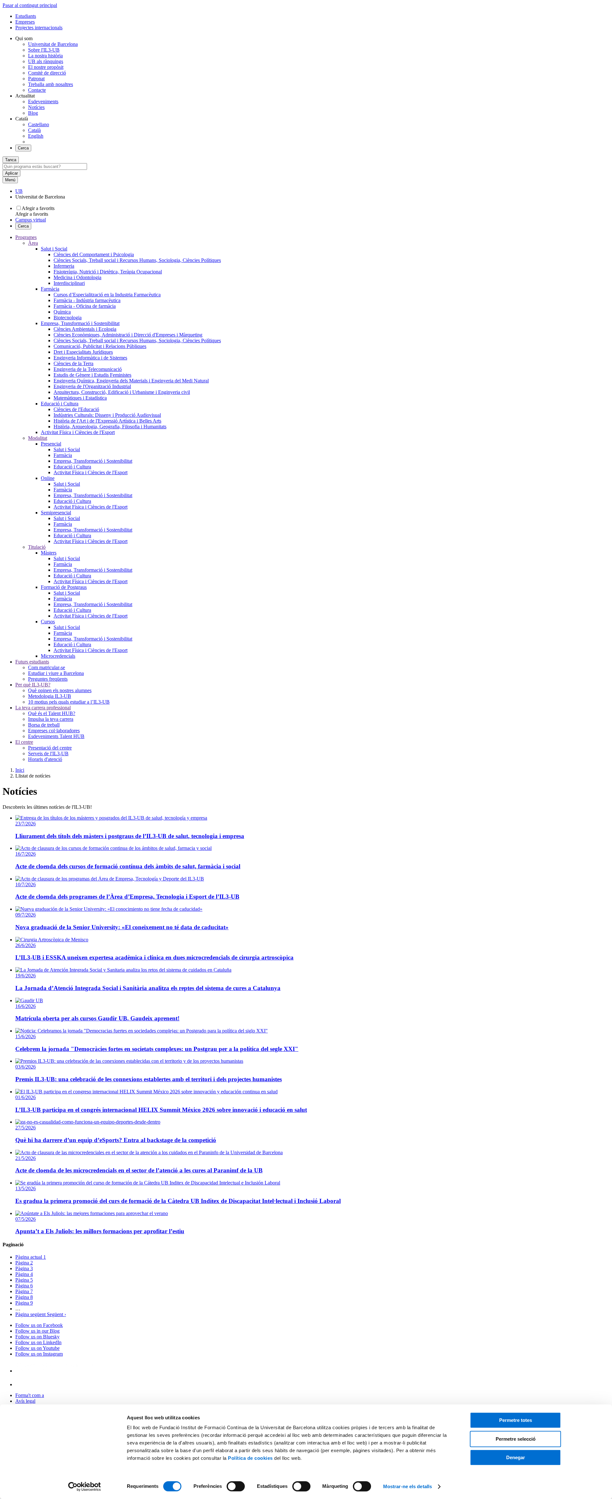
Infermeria (64, 266)
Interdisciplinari (69, 283)
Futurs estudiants (32, 661)
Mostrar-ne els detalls (407, 1486)
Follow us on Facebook (39, 1325)
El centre (24, 742)
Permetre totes (515, 1420)
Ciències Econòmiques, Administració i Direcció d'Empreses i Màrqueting (128, 334)
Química (62, 312)
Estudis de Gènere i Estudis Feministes (92, 375)
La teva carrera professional (43, 707)
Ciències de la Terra (73, 363)
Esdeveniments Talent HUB (56, 736)
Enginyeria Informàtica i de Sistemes (90, 357)
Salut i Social (54, 248)
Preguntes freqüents (48, 679)
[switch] (236, 1486)
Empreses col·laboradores (54, 730)
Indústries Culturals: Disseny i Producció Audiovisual (107, 415)
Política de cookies (250, 1458)
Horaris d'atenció (45, 759)
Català (34, 130)
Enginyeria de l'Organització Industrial (92, 386)
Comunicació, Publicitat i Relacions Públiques (100, 346)
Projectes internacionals (38, 27)
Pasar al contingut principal (30, 5)
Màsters (48, 552)
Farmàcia (50, 289)
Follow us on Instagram (39, 1354)
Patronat (36, 78)
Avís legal (25, 1401)
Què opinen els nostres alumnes (59, 690)
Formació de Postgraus (64, 587)
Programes (26, 237)
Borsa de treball (44, 725)
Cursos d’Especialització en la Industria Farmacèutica (107, 294)
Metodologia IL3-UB (49, 696)
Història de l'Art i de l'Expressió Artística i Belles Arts (107, 421)
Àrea (33, 243)
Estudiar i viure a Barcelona (56, 673)
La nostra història (45, 55)
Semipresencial (56, 512)
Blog (33, 113)
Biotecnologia (68, 317)
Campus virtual (30, 219)
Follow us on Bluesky (37, 1336)
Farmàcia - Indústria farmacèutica (87, 300)
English (35, 136)
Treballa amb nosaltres (50, 84)
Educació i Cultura (59, 403)
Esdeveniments (43, 101)
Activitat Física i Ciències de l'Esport (78, 432)
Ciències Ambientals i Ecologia (85, 329)
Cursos (48, 621)
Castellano (38, 124)
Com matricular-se (46, 667)
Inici (19, 770)
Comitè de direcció (47, 73)
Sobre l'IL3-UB (44, 50)
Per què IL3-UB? (32, 684)
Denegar (515, 1457)
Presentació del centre (50, 747)
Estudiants (25, 16)
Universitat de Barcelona (53, 44)
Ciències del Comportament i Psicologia (94, 254)
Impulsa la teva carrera (50, 719)
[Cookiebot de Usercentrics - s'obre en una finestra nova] (85, 1486)
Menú (10, 179)
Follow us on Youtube (37, 1348)
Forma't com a (29, 1395)
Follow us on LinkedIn (38, 1342)
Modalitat (37, 438)
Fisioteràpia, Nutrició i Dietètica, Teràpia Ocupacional (108, 271)
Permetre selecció (516, 1439)
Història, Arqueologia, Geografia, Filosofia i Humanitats (110, 426)
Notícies (36, 107)
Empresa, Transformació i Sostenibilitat (80, 323)
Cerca (23, 148)
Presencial (51, 443)
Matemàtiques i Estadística (80, 398)
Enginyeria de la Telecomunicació (88, 369)
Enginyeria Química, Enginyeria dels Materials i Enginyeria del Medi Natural (131, 380)
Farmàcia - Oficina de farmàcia (85, 306)
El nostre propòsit (45, 67)
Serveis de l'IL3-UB (48, 753)
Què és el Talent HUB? (51, 713)
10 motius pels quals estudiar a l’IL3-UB (69, 702)
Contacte (37, 90)
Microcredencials (58, 656)
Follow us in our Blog (37, 1331)
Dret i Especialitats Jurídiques (83, 352)
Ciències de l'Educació (76, 409)
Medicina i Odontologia (77, 277)
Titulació (37, 547)
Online (48, 478)
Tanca (10, 159)
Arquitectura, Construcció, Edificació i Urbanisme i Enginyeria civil (122, 392)
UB (19, 191)
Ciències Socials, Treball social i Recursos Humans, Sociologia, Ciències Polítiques (137, 260)
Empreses (25, 22)
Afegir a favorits (38, 208)
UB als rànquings (45, 61)
